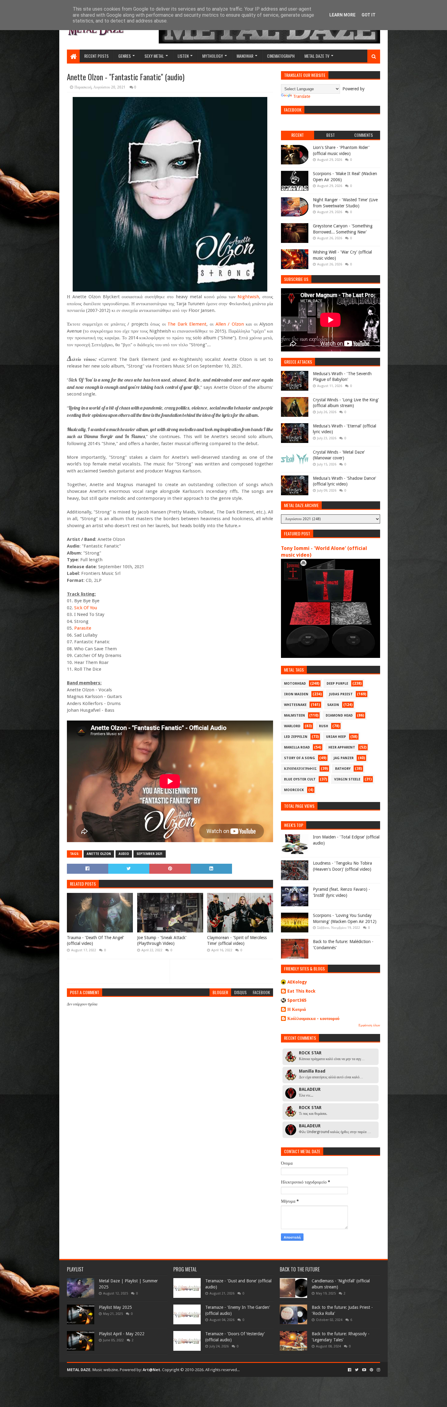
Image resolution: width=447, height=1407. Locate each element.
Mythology (212, 56)
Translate (301, 96)
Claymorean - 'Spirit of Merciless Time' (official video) (237, 940)
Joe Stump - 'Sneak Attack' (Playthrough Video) (161, 940)
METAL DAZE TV (316, 56)
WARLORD (292, 726)
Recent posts (96, 56)
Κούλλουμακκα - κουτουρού (313, 1018)
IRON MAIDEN (296, 694)
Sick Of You (85, 607)
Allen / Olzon (230, 324)
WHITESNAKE (295, 705)
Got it (369, 14)
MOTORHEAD (295, 684)
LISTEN (183, 56)
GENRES (124, 56)
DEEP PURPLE (337, 684)
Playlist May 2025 (115, 1307)
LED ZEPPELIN (295, 737)
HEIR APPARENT (341, 747)
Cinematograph (281, 56)
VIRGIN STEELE (347, 779)
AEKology (297, 982)
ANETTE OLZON (99, 854)
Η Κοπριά (296, 1009)
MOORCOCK (294, 790)
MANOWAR (245, 56)
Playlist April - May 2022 (121, 1333)
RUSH (323, 726)
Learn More (342, 14)
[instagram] (378, 1369)
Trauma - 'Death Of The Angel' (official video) (95, 940)
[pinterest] (371, 1369)
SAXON (333, 705)
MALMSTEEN (294, 715)
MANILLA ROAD (297, 747)
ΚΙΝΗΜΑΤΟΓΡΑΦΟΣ (300, 769)
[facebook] (349, 1369)
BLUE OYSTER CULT (300, 779)
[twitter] (357, 1369)
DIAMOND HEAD (339, 715)
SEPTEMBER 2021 (150, 854)
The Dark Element (187, 324)
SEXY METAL (154, 56)
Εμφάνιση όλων (369, 1025)
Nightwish (248, 296)
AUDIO (124, 854)
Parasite (82, 628)
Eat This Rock (301, 991)
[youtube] (364, 1369)
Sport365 (297, 1000)
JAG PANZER (344, 758)
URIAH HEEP (336, 737)
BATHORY (343, 769)
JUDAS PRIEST (341, 694)
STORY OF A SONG (299, 758)
